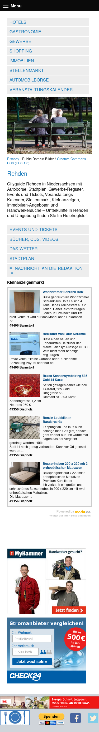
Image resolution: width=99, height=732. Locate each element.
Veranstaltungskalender (41, 90)
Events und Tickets (34, 229)
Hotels (18, 22)
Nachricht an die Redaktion (46, 270)
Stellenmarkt (27, 70)
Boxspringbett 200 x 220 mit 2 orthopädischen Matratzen (65, 466)
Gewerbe (20, 41)
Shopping (21, 51)
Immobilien (22, 61)
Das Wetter (24, 249)
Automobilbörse (29, 80)
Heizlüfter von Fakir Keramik (64, 334)
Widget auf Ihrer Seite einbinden (70, 515)
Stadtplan (22, 258)
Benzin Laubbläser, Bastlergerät (57, 420)
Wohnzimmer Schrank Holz (63, 292)
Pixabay (13, 158)
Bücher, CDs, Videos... (36, 239)
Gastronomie (25, 31)
